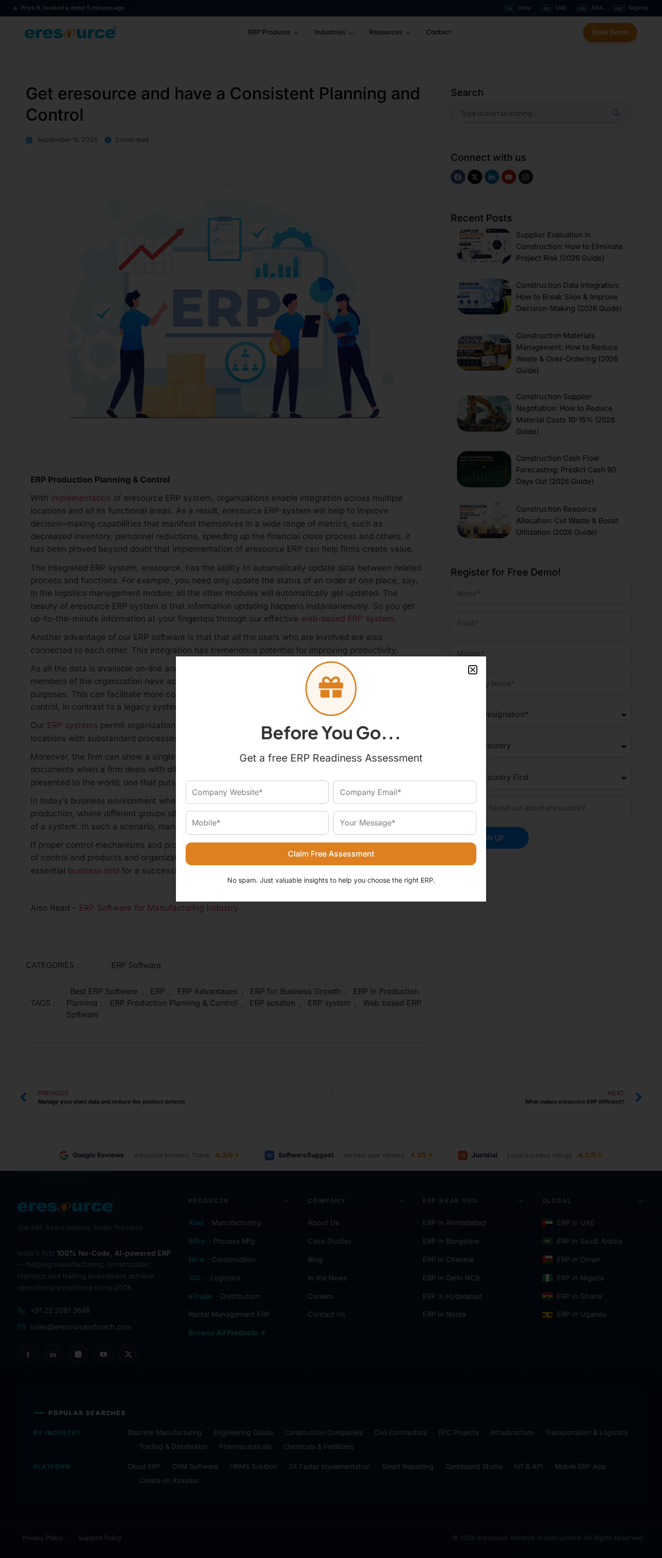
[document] (331, 779)
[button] (472, 669)
